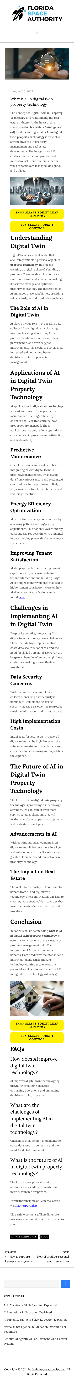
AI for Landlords (24, 1236)
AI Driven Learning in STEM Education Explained (35, 1319)
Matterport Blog (26, 1205)
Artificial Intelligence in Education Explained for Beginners (35, 1329)
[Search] (65, 1284)
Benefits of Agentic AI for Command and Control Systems (35, 1341)
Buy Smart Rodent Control (37, 226)
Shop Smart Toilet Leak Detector (37, 214)
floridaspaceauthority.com (48, 1369)
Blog (44, 1236)
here (22, 597)
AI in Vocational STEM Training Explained (30, 1305)
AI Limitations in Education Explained (28, 1312)
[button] (37, 214)
